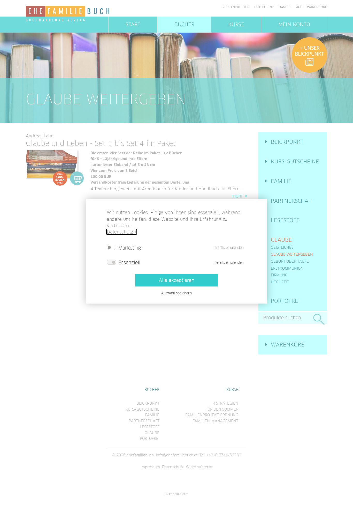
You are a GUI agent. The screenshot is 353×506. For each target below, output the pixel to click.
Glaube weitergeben (292, 254)
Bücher (184, 24)
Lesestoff (285, 220)
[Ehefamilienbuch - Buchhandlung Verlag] (67, 14)
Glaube (281, 240)
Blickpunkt (287, 142)
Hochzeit (280, 282)
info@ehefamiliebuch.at (176, 455)
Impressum (150, 467)
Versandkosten (236, 7)
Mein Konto (294, 24)
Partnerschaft (292, 201)
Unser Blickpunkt (309, 50)
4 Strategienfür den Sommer (221, 406)
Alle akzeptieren (176, 280)
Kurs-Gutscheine (295, 161)
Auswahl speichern (176, 293)
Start (133, 24)
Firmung (279, 275)
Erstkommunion (287, 268)
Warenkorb (317, 7)
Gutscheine (264, 7)
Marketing (129, 247)
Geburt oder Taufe (290, 261)
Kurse (236, 24)
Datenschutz (173, 467)
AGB (299, 7)
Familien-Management (215, 421)
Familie (281, 181)
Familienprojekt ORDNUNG (211, 415)
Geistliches (282, 247)
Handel (285, 7)
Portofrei (285, 301)
